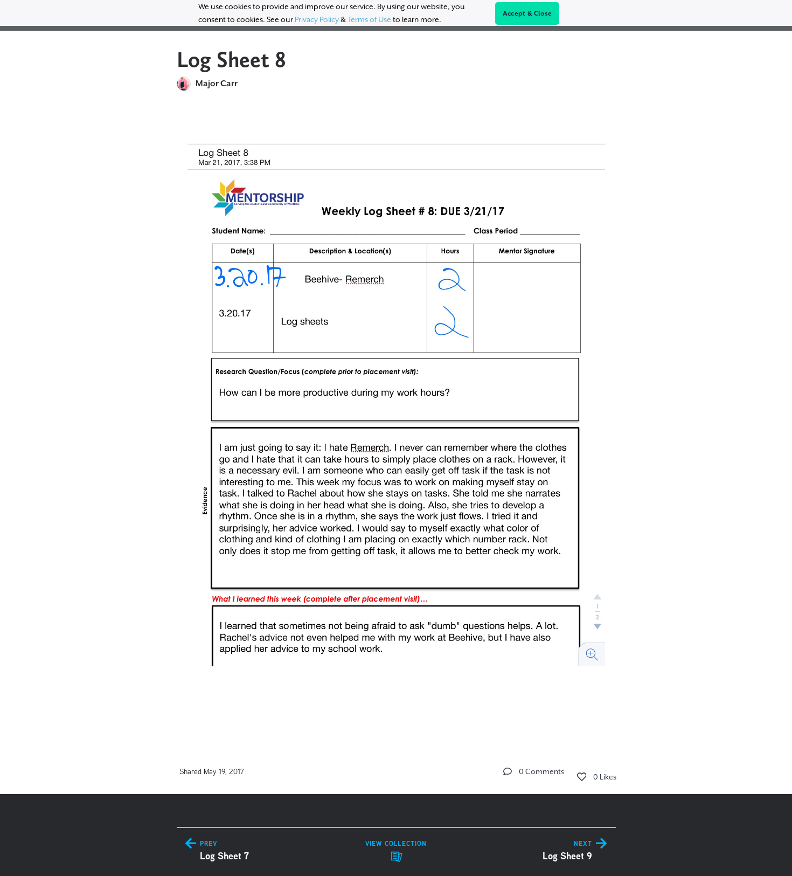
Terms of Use (369, 19)
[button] (507, 771)
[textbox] (396, 416)
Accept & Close (527, 13)
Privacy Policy (317, 19)
